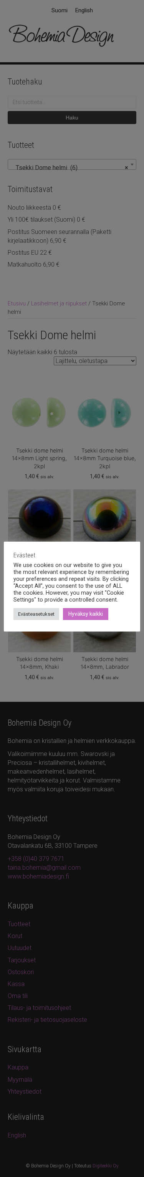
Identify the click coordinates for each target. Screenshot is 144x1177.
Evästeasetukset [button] (36, 614)
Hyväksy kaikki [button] (85, 614)
